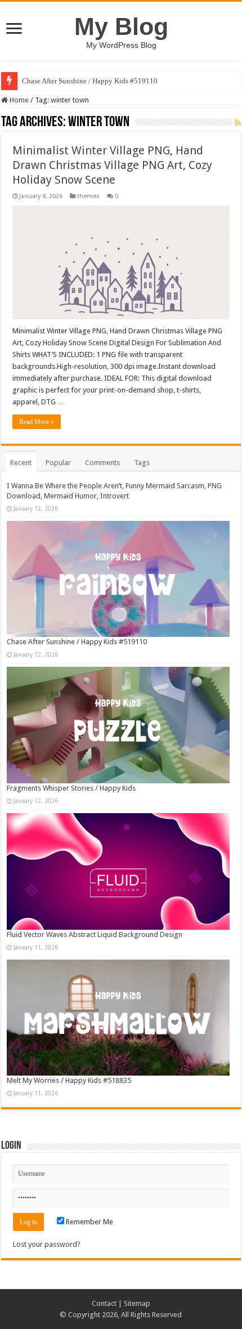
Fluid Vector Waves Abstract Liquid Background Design (94, 934)
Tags (142, 462)
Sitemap (137, 1303)
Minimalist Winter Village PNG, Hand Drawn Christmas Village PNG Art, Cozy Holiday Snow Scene (112, 165)
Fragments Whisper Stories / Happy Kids (71, 788)
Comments (102, 462)
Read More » (36, 422)
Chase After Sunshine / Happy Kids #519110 (90, 81)
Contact (104, 1303)
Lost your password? (46, 1244)
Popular (58, 462)
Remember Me (88, 1221)
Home (18, 100)
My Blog (121, 26)
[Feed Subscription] (238, 122)
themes (88, 196)
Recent (21, 462)
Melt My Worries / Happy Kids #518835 (69, 1080)
